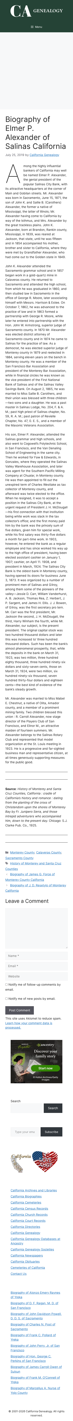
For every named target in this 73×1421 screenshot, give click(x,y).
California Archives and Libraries (34, 1190)
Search (16, 1101)
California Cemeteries (26, 1202)
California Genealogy (25, 1233)
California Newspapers (27, 1255)
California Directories (25, 1227)
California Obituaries (25, 1261)
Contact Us (19, 1274)
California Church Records (29, 1214)
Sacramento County (19, 858)
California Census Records (29, 1208)
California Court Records (28, 1221)
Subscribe (51, 1132)
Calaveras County (48, 852)
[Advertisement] (36, 71)
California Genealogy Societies (32, 1249)
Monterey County (22, 852)
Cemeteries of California (28, 1267)
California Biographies (26, 1196)
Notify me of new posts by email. (32, 998)
